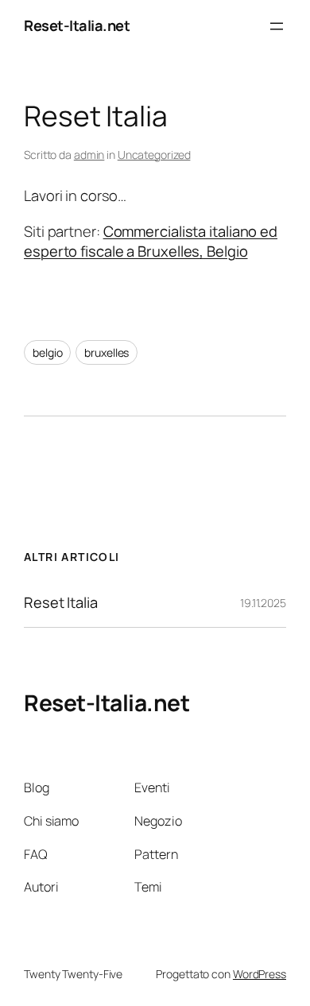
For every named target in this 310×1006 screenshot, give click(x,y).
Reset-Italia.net (77, 25)
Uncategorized (154, 154)
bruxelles (106, 352)
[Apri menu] (276, 26)
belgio (47, 352)
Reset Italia (61, 602)
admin (89, 154)
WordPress (259, 973)
